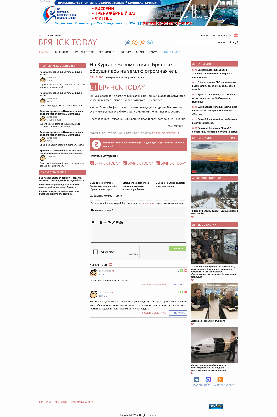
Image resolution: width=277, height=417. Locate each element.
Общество (62, 52)
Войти (58, 35)
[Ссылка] (113, 222)
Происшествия (84, 52)
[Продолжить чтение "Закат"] (214, 158)
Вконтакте (196, 379)
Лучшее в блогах (204, 224)
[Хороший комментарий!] (181, 270)
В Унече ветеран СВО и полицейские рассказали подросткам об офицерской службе (214, 86)
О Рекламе (45, 402)
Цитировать (178, 285)
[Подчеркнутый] (101, 222)
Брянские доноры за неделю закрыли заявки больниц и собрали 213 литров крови (213, 73)
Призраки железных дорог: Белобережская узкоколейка (214, 212)
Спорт (140, 52)
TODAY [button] (153, 52)
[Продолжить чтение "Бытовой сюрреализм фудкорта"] (214, 301)
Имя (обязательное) (102, 210)
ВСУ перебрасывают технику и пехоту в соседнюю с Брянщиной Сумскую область (61, 179)
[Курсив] (97, 222)
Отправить (177, 248)
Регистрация (46, 35)
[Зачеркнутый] (105, 222)
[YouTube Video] (121, 222)
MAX (208, 379)
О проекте (61, 402)
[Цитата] (117, 222)
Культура (125, 52)
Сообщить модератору (154, 284)
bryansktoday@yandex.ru (165, 132)
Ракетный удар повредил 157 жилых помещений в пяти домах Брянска (59, 185)
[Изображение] (109, 222)
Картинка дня (202, 138)
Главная (44, 52)
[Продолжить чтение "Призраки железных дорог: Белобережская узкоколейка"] (214, 195)
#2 (113, 271)
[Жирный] (93, 222)
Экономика (106, 52)
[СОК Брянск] (138, 13)
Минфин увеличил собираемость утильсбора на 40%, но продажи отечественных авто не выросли (208, 367)
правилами (148, 203)
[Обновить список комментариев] (111, 264)
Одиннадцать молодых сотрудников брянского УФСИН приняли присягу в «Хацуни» (214, 110)
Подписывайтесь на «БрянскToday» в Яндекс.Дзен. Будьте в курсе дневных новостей (143, 144)
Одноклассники (220, 379)
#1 (113, 292)
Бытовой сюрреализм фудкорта (208, 321)
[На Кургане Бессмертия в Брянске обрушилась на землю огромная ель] (138, 87)
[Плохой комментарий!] (186, 270)
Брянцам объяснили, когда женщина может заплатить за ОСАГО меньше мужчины (214, 98)
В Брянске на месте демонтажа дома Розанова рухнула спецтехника (59, 192)
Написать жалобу (82, 402)
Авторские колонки (206, 178)
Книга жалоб (172, 52)
